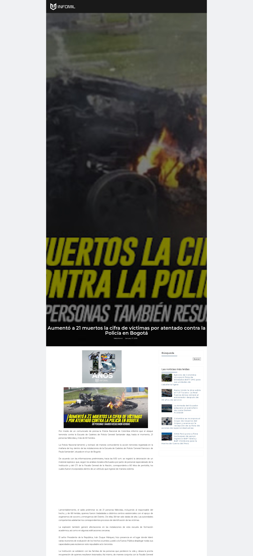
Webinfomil (118, 338)
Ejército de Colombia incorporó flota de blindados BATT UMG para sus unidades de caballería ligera (181, 380)
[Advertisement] (106, 490)
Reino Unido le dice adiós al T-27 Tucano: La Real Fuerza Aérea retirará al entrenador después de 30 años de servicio (181, 395)
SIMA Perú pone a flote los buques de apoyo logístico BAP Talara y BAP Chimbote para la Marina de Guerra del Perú (180, 438)
